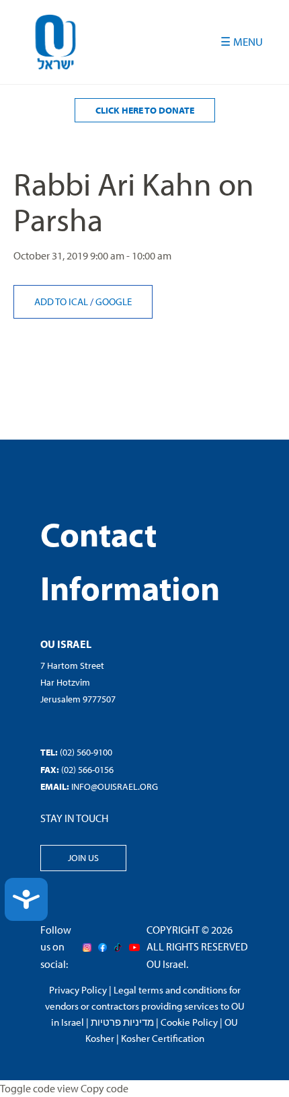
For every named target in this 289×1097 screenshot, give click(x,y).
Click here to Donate (144, 110)
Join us (83, 858)
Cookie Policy (189, 1022)
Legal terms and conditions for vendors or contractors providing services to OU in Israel (145, 1005)
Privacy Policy (78, 989)
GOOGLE (113, 301)
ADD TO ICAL (62, 301)
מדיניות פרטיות (122, 1022)
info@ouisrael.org (114, 786)
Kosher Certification (162, 1038)
